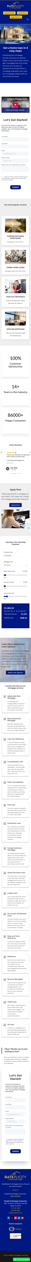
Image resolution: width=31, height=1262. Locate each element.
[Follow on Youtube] (22, 1218)
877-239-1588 (15, 1208)
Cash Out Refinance (15, 739)
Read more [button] (6, 463)
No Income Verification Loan (17, 914)
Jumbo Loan (12, 893)
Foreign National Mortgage (14, 849)
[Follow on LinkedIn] (19, 1218)
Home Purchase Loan (16, 872)
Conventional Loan (15, 761)
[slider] (5, 575)
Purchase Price (8, 552)
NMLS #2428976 (15, 1196)
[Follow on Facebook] (8, 1218)
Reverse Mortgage (15, 979)
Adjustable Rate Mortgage (14, 697)
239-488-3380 (15, 1210)
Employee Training (15, 1245)
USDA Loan (12, 1002)
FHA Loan (11, 805)
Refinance (11, 956)
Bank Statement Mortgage (14, 719)
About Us (15, 1190)
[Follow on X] (12, 1218)
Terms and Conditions (21, 1241)
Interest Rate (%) (9, 593)
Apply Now (15, 505)
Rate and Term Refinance (13, 937)
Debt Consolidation (15, 782)
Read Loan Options (15, 672)
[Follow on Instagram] (15, 1218)
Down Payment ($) (9, 571)
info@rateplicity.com (15, 1213)
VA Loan (10, 1024)
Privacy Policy (7, 1241)
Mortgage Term (8, 562)
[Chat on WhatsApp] (21, 1261)
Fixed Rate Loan (14, 823)
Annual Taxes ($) (9, 582)
